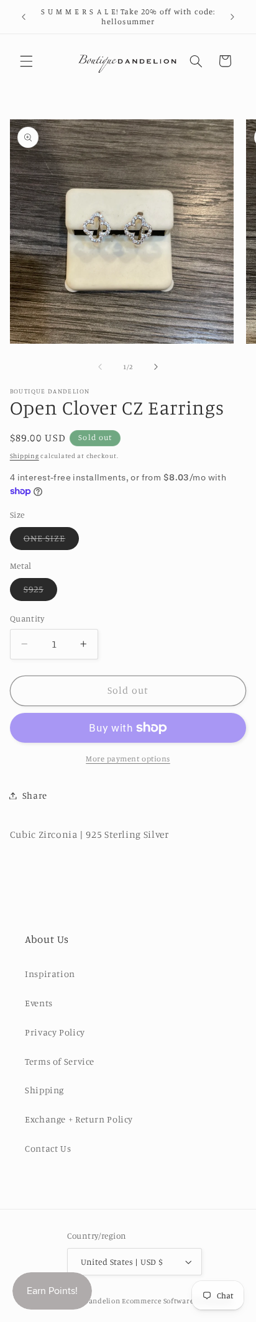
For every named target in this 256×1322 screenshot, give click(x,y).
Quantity (27, 618)
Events (39, 1003)
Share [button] (34, 795)
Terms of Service (59, 1061)
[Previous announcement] (23, 16)
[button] (26, 61)
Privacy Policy (55, 1032)
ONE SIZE (51, 541)
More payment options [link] (128, 758)
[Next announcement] (232, 16)
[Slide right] (156, 366)
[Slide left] (100, 366)
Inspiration (50, 973)
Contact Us (48, 1148)
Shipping (24, 455)
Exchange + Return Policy (79, 1119)
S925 (40, 592)
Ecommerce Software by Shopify (177, 1301)
